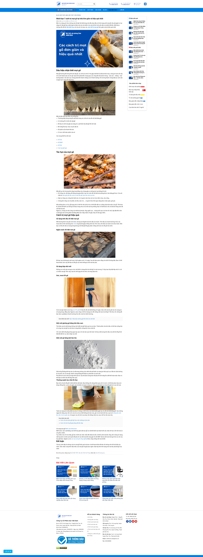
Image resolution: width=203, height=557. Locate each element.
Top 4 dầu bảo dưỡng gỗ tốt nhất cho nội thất (82, 318)
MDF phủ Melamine (71, 428)
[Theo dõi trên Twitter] (130, 521)
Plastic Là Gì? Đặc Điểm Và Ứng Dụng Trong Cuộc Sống (139, 27)
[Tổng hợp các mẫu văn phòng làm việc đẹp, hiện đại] (112, 491)
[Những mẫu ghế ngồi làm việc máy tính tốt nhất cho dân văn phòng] (112, 471)
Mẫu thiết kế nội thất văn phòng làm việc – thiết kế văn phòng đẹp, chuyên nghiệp (139, 51)
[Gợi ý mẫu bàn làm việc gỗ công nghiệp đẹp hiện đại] (66, 491)
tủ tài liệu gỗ (78, 195)
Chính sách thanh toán (93, 522)
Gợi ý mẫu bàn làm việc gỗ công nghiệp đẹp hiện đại (139, 37)
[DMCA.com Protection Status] (61, 548)
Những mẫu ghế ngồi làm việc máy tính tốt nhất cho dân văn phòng (111, 480)
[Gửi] (94, 4)
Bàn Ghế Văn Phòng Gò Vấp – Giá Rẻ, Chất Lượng (139, 77)
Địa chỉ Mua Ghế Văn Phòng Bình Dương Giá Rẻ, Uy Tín (139, 72)
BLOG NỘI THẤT (113, 9)
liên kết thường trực (100, 452)
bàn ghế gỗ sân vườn (69, 195)
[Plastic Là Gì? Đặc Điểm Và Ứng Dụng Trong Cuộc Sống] (89, 471)
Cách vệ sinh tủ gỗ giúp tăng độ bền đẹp (71, 423)
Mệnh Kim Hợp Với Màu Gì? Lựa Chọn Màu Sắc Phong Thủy (139, 21)
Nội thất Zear (70, 27)
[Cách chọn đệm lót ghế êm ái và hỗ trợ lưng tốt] (89, 491)
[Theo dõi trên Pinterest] (133, 521)
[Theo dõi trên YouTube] (136, 521)
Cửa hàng (98, 9)
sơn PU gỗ (76, 310)
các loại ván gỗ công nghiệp (79, 439)
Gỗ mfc (60, 139)
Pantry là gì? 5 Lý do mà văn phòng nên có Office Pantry (139, 56)
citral (75, 223)
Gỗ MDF (60, 142)
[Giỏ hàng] (145, 4)
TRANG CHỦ (82, 9)
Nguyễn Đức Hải (72, 21)
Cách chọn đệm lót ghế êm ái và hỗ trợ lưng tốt (139, 43)
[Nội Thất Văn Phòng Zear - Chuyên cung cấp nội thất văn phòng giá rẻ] (65, 4)
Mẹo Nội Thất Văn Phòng (73, 15)
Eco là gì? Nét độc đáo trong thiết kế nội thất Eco (139, 61)
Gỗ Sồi (60, 145)
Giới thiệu (90, 9)
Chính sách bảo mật (92, 524)
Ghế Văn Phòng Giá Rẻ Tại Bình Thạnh (139, 66)
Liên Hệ (122, 9)
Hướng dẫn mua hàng (93, 519)
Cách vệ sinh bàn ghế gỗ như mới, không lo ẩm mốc (75, 420)
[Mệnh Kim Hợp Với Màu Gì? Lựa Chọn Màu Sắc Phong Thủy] (66, 471)
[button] (66, 10)
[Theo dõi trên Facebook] (127, 521)
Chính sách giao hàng (93, 526)
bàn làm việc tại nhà (88, 195)
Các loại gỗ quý (62, 148)
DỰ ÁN (105, 9)
